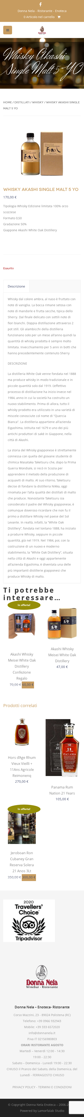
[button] (74, 131)
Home (7, 102)
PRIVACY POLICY (23, 1087)
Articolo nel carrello (39, 17)
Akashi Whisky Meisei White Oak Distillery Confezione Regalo (22, 666)
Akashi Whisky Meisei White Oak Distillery (62, 655)
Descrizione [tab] (16, 286)
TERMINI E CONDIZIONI (54, 1087)
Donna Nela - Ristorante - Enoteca (42, 11)
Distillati (22, 102)
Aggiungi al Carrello (22, 636)
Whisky (38, 102)
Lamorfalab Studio (51, 1111)
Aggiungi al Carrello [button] (62, 631)
